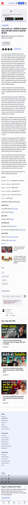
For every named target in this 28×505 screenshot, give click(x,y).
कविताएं (12, 219)
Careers (3, 425)
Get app (12, 3)
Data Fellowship (5, 463)
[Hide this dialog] (26, 486)
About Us (3, 416)
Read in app (18, 49)
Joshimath (4, 280)
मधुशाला (12, 212)
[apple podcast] (8, 479)
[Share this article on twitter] (5, 49)
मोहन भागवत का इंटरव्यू (13, 237)
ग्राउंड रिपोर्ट (15, 209)
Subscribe (21, 3)
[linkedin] (5, 482)
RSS (3, 272)
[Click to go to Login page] (26, 3)
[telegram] (2, 482)
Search (19, 503)
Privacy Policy (4, 427)
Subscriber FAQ (4, 440)
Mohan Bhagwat (5, 276)
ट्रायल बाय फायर (12, 241)
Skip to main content (7, 9)
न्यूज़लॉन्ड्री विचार (4, 418)
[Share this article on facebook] (3, 49)
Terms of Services (5, 429)
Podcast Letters (5, 444)
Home (4, 502)
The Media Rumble (5, 461)
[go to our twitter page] (5, 475)
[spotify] (8, 482)
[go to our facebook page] (2, 475)
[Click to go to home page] (2, 3)
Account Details (5, 438)
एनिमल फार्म (14, 226)
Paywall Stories (4, 442)
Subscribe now (6, 498)
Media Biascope (5, 457)
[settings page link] (16, 3)
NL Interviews (4, 459)
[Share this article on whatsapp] (8, 49)
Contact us (3, 423)
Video (9, 502)
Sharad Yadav (5, 284)
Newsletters (4, 448)
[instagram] (2, 479)
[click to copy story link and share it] (11, 49)
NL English (3, 455)
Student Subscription (6, 446)
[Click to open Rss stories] (5, 479)
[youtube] (8, 475)
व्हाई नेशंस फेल (22, 230)
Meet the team (4, 421)
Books (2, 465)
